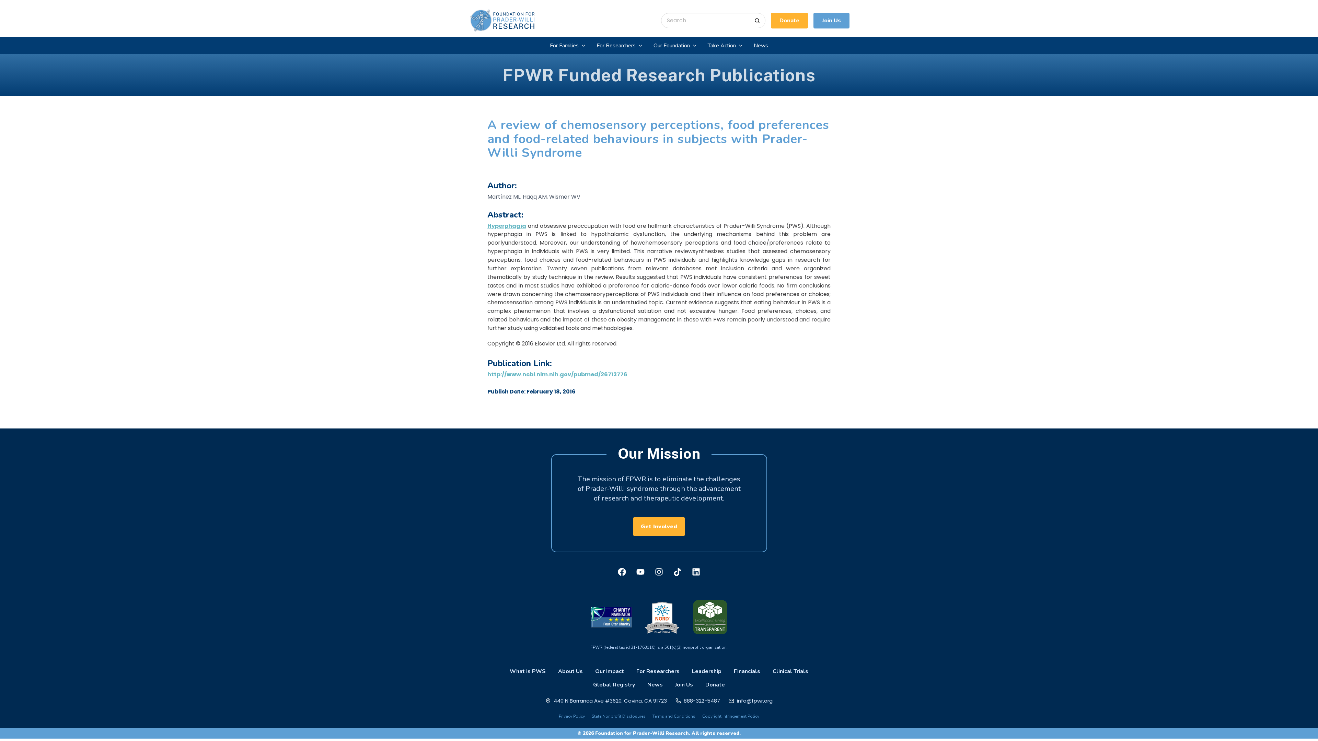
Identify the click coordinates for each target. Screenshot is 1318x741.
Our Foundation (672, 45)
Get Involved (659, 526)
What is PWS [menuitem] (528, 671)
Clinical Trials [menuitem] (790, 671)
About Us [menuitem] (570, 671)
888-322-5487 (702, 700)
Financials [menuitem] (747, 671)
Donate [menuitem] (715, 685)
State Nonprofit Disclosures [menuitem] (619, 716)
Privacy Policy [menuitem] (572, 716)
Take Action (722, 45)
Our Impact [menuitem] (609, 671)
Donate (789, 20)
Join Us (831, 20)
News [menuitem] (655, 685)
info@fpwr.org (755, 700)
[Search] (757, 20)
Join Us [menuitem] (684, 685)
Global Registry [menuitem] (614, 685)
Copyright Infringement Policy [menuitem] (730, 716)
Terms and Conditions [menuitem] (673, 716)
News (761, 45)
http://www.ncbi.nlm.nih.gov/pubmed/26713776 (557, 374)
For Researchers (616, 45)
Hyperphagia (506, 226)
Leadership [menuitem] (706, 671)
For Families (564, 45)
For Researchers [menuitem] (658, 671)
